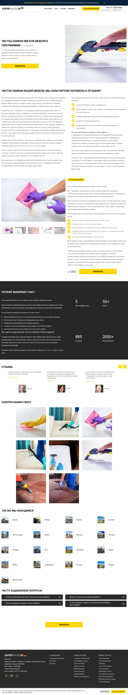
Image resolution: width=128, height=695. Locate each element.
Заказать (20, 66)
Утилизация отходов (81, 661)
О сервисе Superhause (56, 658)
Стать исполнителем (91, 8)
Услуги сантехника (105, 661)
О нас (56, 8)
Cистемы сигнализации (81, 658)
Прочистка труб (79, 663)
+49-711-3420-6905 (114, 8)
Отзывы (63, 8)
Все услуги (48, 8)
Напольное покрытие (106, 676)
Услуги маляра (103, 668)
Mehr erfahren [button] (105, 691)
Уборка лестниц (79, 666)
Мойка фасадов (79, 668)
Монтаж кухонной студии (107, 679)
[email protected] (14, 669)
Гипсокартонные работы (107, 674)
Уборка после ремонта (81, 676)
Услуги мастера (104, 658)
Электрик (102, 663)
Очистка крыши (79, 671)
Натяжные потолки (105, 671)
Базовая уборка (79, 674)
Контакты (71, 8)
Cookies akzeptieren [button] (118, 691)
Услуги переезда (104, 681)
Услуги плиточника (105, 666)
